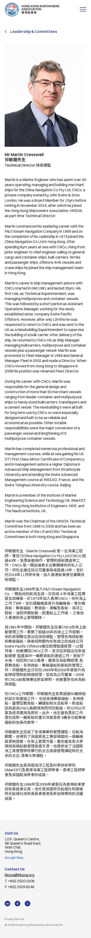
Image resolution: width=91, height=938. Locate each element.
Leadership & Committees (33, 31)
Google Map (14, 858)
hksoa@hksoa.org (19, 875)
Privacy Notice (14, 919)
